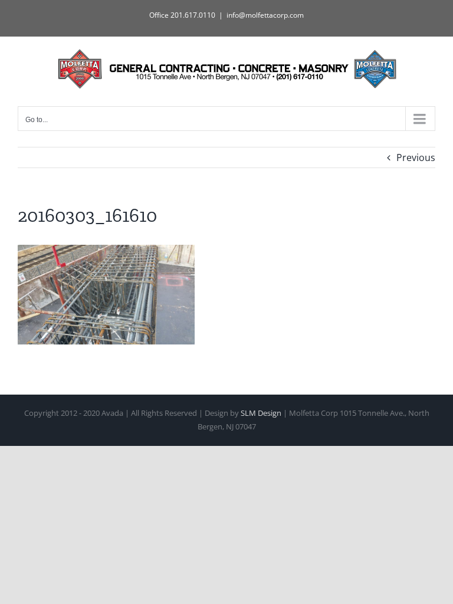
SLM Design (261, 413)
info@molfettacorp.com (265, 15)
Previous (415, 157)
